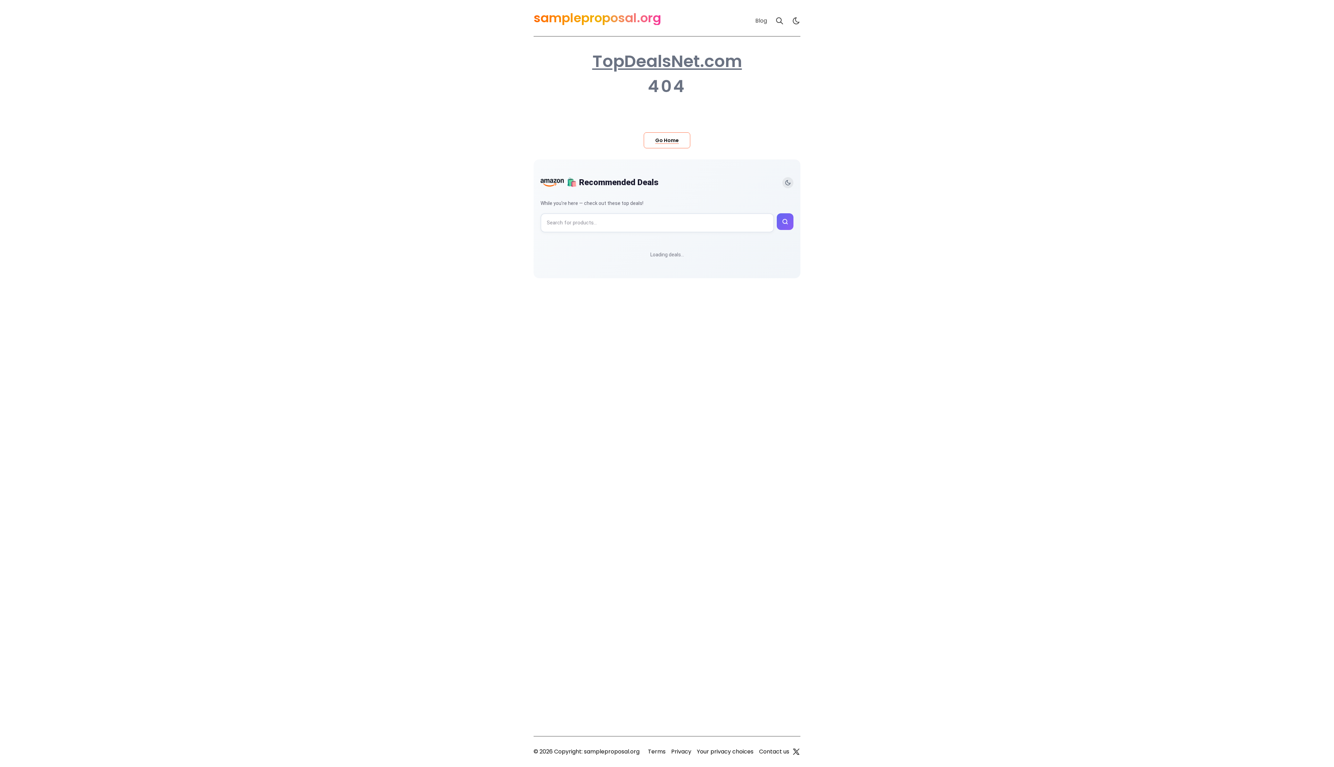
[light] (796, 21)
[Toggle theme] (787, 182)
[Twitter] (796, 752)
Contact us (774, 752)
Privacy (681, 752)
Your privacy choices (725, 752)
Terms (657, 752)
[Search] (779, 21)
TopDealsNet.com (667, 61)
